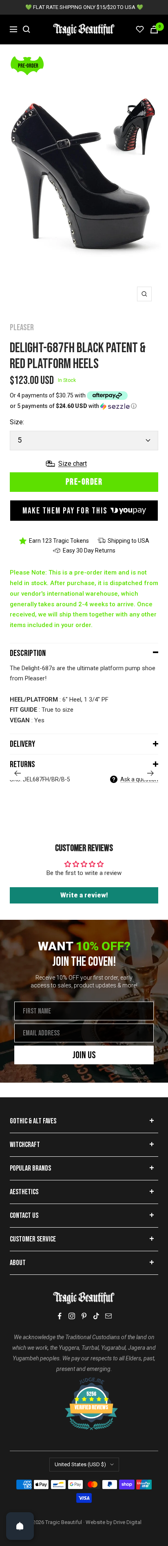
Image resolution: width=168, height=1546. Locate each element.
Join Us (84, 1055)
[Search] (26, 29)
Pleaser (22, 327)
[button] (84, 406)
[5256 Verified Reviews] (84, 1381)
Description (28, 653)
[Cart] (154, 29)
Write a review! (84, 895)
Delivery (22, 744)
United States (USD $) (80, 1464)
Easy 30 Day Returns (89, 550)
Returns (22, 764)
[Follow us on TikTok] (96, 1316)
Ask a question (139, 779)
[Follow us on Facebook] (59, 1316)
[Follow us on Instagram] (72, 1316)
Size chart (72, 463)
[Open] (20, 1526)
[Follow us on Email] (108, 1316)
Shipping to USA (128, 540)
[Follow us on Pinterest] (84, 1316)
